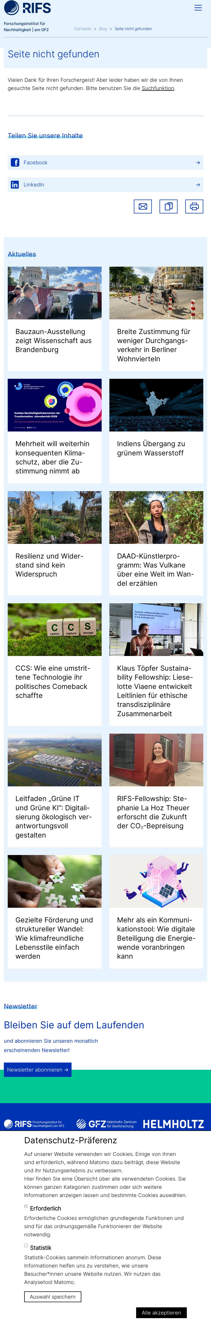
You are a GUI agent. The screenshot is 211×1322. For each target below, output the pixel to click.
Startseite (82, 28)
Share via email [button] (143, 206)
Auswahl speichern (53, 1297)
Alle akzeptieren (161, 1313)
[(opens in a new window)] (106, 1124)
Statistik (40, 1248)
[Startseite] (27, 7)
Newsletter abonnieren (35, 1070)
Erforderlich (45, 1208)
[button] (169, 206)
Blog (103, 28)
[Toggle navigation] (198, 7)
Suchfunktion (158, 88)
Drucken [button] (194, 206)
